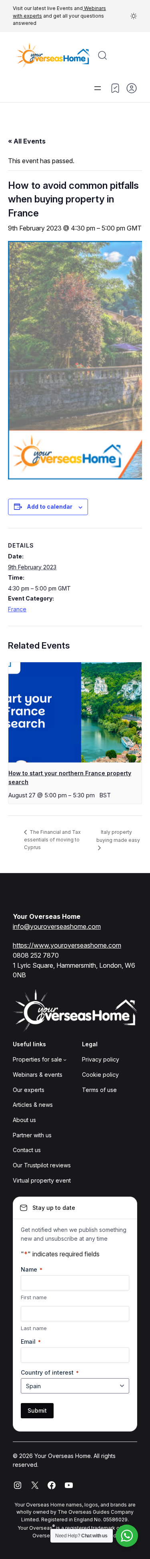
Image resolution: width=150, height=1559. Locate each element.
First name (34, 1297)
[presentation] (75, 712)
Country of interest (50, 1372)
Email (31, 1341)
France (17, 609)
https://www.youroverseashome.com (67, 945)
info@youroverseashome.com (57, 926)
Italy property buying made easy (118, 836)
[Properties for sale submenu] (64, 1059)
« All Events (27, 141)
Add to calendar (49, 506)
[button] (133, 16)
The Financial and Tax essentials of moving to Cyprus (52, 839)
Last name (34, 1328)
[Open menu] (97, 88)
